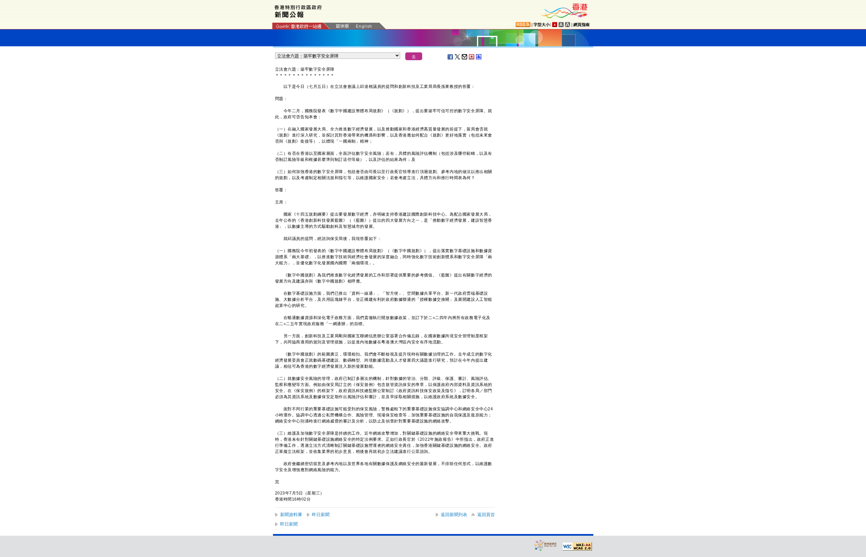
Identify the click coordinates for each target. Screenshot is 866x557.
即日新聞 (289, 524)
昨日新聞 (320, 514)
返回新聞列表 (454, 514)
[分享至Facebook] (451, 56)
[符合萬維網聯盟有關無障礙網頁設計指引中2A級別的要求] (577, 546)
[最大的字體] (567, 24)
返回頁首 (486, 514)
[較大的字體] (561, 24)
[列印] (479, 56)
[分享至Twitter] (458, 56)
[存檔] (472, 56)
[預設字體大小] (554, 24)
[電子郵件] (465, 56)
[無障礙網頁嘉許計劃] (545, 545)
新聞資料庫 (291, 514)
